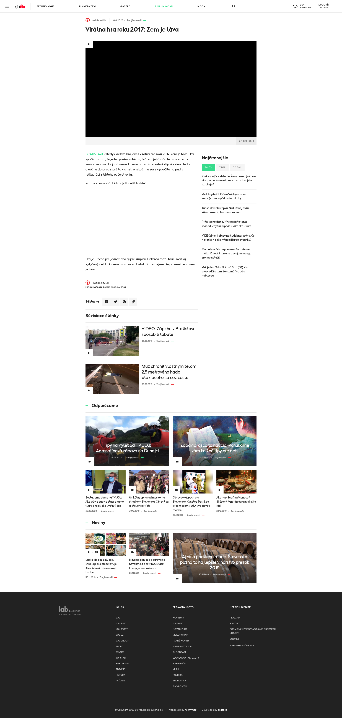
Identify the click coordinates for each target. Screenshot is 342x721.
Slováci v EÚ (180, 686)
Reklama (235, 618)
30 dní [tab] (237, 167)
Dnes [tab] (208, 167)
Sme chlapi (122, 664)
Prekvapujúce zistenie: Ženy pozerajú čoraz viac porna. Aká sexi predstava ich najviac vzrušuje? (229, 180)
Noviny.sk (178, 618)
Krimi (176, 669)
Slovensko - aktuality (186, 658)
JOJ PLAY (121, 623)
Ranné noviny (181, 641)
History (120, 675)
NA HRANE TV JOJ (182, 646)
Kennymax (190, 710)
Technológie (46, 6)
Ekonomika (179, 681)
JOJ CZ (119, 635)
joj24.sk (178, 623)
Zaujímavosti (164, 6)
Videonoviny (180, 635)
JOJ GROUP (122, 641)
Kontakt (235, 623)
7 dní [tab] (222, 167)
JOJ (118, 618)
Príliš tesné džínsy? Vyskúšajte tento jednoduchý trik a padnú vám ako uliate (226, 223)
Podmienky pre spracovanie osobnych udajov (253, 631)
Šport (119, 646)
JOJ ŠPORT (122, 629)
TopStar (121, 658)
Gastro (125, 6)
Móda (201, 6)
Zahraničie (179, 664)
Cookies (234, 639)
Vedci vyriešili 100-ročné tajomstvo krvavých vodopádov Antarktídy (224, 196)
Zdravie (120, 669)
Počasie (120, 681)
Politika (177, 675)
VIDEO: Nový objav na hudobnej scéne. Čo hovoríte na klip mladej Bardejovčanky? (228, 237)
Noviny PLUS (180, 629)
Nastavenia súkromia (242, 646)
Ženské (120, 652)
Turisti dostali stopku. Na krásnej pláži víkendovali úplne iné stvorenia (225, 210)
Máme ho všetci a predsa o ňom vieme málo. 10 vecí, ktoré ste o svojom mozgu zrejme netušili (226, 253)
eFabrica (222, 710)
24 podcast (179, 652)
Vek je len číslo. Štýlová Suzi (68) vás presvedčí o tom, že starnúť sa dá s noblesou (225, 271)
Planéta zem (87, 6)
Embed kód (248, 141)
